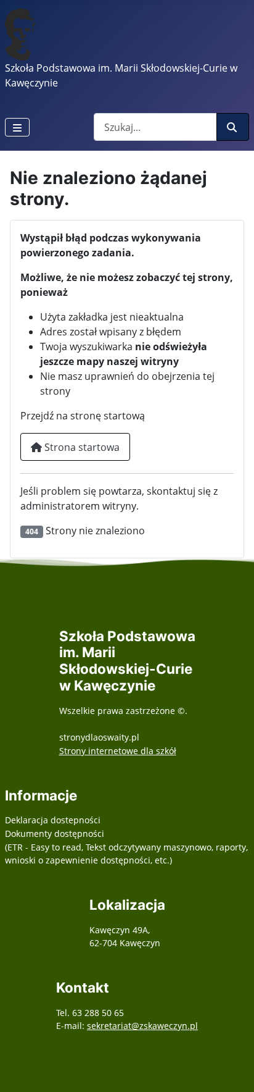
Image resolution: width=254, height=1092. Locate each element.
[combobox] (155, 127)
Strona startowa (81, 447)
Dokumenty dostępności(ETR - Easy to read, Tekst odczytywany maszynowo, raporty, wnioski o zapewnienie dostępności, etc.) (126, 847)
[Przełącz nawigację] (17, 127)
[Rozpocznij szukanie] (232, 127)
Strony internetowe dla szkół (117, 751)
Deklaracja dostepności (52, 820)
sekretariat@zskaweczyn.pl (142, 1025)
